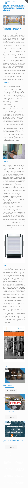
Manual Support (8, 452)
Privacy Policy (7, 455)
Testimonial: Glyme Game (9, 385)
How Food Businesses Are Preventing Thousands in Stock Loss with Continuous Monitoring (13, 440)
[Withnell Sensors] (10, 2)
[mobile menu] (2, 2)
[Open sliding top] (26, 1)
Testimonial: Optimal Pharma (10, 411)
